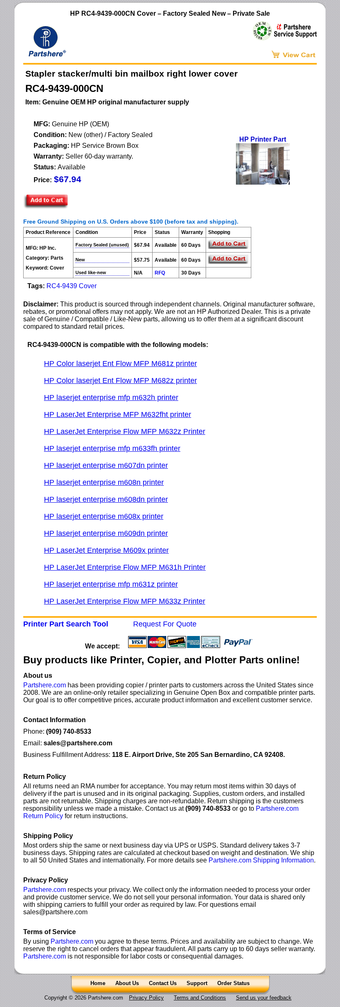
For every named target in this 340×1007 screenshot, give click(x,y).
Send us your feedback (263, 998)
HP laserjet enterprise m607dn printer (106, 465)
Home (97, 983)
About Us (127, 983)
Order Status (233, 983)
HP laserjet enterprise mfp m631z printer (111, 584)
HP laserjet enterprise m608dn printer (106, 499)
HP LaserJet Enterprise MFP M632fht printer (117, 414)
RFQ (160, 273)
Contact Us (163, 983)
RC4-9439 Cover (71, 285)
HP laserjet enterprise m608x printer (103, 516)
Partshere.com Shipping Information (261, 860)
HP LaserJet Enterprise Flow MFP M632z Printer (124, 431)
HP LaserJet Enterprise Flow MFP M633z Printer (124, 601)
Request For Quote (165, 624)
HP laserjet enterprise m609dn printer (106, 533)
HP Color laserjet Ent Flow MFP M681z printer (120, 363)
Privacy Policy (146, 998)
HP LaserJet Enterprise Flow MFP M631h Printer (125, 567)
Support (197, 983)
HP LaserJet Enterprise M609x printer (106, 550)
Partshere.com (44, 685)
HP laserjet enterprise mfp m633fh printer (112, 448)
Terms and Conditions (200, 998)
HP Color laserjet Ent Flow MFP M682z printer (120, 380)
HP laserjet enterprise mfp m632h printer (111, 397)
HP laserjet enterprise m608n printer (104, 482)
